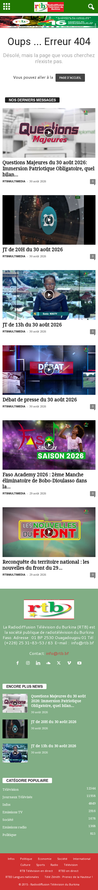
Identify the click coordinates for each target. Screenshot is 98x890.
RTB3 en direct (68, 871)
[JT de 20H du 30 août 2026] (49, 220)
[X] (60, 663)
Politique (9, 835)
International (81, 859)
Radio (54, 865)
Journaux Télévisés (17, 797)
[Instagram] (29, 663)
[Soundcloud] (49, 663)
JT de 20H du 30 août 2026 (33, 249)
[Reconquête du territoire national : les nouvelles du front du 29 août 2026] (49, 532)
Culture (25, 865)
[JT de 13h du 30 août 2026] (49, 295)
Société (8, 820)
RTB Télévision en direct (36, 871)
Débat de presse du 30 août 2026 (40, 400)
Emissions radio (15, 827)
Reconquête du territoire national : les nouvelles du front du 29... (46, 565)
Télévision (11, 789)
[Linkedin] (39, 663)
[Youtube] (80, 663)
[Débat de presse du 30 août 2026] (49, 370)
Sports (40, 865)
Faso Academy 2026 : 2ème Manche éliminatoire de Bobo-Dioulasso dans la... (45, 481)
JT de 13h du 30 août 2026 (32, 325)
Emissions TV (13, 812)
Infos (6, 805)
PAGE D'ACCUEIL (70, 78)
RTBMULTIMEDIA (14, 181)
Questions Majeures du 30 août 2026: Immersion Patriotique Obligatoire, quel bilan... (48, 169)
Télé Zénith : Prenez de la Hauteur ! (68, 877)
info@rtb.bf (57, 653)
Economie (45, 859)
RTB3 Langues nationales (22, 877)
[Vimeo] (70, 663)
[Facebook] (19, 663)
